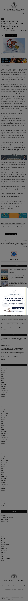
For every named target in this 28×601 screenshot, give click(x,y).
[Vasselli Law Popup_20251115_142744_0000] (14, 314)
